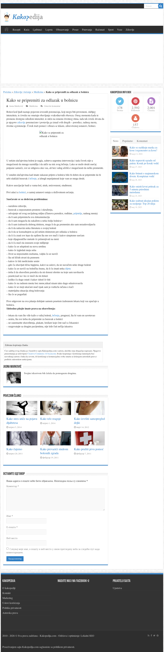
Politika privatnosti (11, 607)
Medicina (38, 92)
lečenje (33, 178)
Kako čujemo (14, 449)
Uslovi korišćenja (11, 603)
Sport (111, 29)
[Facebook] (151, 635)
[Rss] (148, 635)
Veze (119, 29)
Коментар (12, 486)
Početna (7, 92)
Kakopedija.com (48, 635)
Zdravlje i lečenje (22, 92)
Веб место (11, 538)
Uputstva (117, 588)
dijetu (68, 268)
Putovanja (87, 29)
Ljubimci (37, 29)
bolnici (22, 192)
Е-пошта (12, 527)
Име (9, 516)
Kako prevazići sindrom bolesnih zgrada (54, 451)
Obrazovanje (62, 29)
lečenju (55, 315)
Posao (75, 29)
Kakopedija (6, 29)
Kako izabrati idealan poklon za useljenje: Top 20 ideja (144, 202)
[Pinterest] (157, 635)
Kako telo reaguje (50, 419)
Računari (100, 29)
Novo (115, 140)
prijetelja (77, 213)
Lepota (49, 29)
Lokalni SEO (87, 635)
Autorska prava (10, 612)
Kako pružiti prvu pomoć (88, 449)
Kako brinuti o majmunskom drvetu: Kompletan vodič (144, 175)
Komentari (142, 140)
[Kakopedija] (23, 16)
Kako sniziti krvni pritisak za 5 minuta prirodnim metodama (144, 189)
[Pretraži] (160, 6)
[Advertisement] (82, 59)
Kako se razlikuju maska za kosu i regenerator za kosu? (143, 149)
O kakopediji (8, 588)
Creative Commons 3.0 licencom (42, 353)
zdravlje (21, 122)
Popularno (127, 140)
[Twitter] (154, 635)
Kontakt (6, 593)
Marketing (7, 598)
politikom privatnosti (63, 646)
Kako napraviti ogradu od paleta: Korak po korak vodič (144, 162)
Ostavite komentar (52, 106)
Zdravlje (130, 29)
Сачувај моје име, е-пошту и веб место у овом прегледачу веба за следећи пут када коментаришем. (53, 550)
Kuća (26, 29)
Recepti (16, 29)
